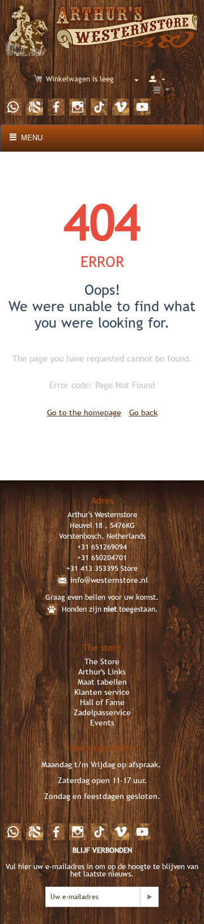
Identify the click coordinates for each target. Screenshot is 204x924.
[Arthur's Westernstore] (102, 27)
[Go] (149, 896)
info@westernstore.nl (109, 580)
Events (102, 722)
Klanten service (102, 692)
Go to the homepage (84, 412)
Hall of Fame (102, 702)
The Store (102, 661)
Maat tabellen (102, 681)
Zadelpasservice (102, 712)
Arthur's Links (102, 671)
